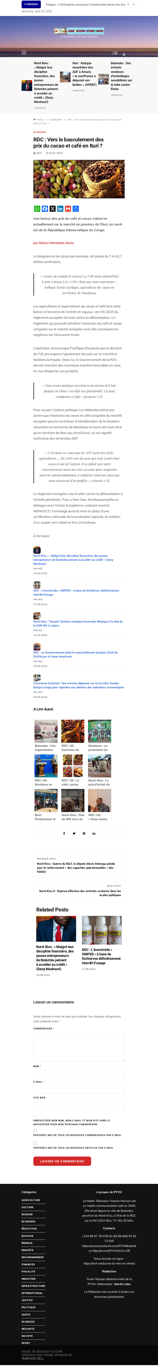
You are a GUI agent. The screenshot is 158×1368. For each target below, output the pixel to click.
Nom (37, 1066)
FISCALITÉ (28, 1271)
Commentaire (43, 1028)
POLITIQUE (29, 1307)
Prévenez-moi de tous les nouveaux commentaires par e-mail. (77, 1135)
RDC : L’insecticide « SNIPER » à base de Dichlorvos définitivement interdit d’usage (76, 592)
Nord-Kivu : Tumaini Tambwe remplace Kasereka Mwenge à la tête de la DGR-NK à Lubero (78, 623)
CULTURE (28, 1207)
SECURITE (28, 1328)
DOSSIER (27, 1214)
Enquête (28, 1250)
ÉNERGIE (27, 1243)
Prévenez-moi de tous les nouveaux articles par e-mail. (73, 1148)
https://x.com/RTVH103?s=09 (111, 1251)
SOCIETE (27, 1336)
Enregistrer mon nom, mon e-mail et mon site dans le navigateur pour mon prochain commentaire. (71, 1122)
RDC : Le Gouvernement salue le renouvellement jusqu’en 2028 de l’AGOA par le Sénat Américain (75, 654)
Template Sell (33, 1358)
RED (39, 153)
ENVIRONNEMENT (33, 1257)
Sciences (28, 1321)
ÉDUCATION (29, 1228)
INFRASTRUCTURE (33, 1286)
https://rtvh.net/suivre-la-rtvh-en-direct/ (109, 1263)
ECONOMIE (39, 132)
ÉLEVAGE (27, 1235)
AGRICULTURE (31, 1200)
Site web (39, 1097)
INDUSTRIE (29, 1278)
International (32, 1293)
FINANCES (28, 1264)
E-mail (39, 1082)
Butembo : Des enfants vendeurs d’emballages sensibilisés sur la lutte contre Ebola (121, 76)
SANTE (26, 1314)
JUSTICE (27, 1300)
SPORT (26, 1343)
